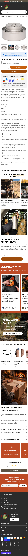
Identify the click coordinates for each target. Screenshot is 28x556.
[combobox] (14, 12)
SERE (2, 359)
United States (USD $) (8, 534)
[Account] (23, 6)
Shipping (8, 63)
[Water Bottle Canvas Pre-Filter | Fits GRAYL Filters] (19, 352)
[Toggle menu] (2, 6)
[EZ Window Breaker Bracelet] (7, 352)
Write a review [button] (14, 470)
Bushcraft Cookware (10, 16)
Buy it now (14, 71)
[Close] (25, 53)
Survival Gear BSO (9, 549)
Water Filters (16, 359)
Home (2, 16)
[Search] (25, 12)
